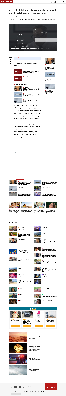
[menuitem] (60, 1)
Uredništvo (12, 391)
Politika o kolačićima (41, 391)
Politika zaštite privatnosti (33, 391)
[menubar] (60, 2)
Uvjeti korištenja (25, 391)
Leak (15, 105)
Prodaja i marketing (18, 391)
